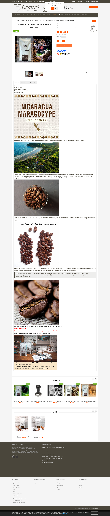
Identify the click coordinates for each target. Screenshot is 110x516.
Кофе (24, 14)
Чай (28, 14)
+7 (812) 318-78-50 (68, 8)
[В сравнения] (69, 41)
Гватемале (63, 178)
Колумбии (58, 178)
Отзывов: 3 (94, 25)
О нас (14, 489)
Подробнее (64, 513)
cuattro (66, 57)
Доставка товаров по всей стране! (75, 73)
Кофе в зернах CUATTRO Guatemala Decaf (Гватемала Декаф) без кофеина (71, 402)
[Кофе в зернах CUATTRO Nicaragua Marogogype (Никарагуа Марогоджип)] (29, 74)
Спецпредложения (60, 485)
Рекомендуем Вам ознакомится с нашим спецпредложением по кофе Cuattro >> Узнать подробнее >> (38, 326)
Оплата (14, 491)
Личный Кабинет (82, 481)
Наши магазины (32, 1)
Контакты (25, 1)
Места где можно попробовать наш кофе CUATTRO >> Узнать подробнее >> (32, 333)
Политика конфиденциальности (19, 496)
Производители (60, 481)
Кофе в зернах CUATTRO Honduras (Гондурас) (21, 402)
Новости (58, 489)
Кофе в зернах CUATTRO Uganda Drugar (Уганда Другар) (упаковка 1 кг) (21, 436)
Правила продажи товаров (18, 493)
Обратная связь (38, 481)
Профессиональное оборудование (40, 14)
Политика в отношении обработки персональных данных (19, 499)
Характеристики (24, 82)
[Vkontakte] (13, 456)
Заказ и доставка (40, 1)
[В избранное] (67, 41)
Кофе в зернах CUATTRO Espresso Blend (55, 401)
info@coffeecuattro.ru (68, 10)
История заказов (82, 483)
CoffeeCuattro (15, 447)
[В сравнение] (24, 434)
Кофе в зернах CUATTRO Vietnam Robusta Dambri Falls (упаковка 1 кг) (38, 436)
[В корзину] (18, 434)
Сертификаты (59, 483)
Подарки (84, 14)
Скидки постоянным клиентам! (63, 73)
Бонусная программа (17, 495)
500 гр (63, 37)
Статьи (58, 487)
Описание (17, 82)
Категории (17, 14)
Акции (54, 14)
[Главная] (13, 21)
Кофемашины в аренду (64, 14)
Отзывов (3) (32, 82)
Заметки (80, 485)
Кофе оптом (88, 72)
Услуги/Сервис (76, 14)
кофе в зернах (62, 57)
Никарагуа (53, 178)
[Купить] (18, 399)
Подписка (81, 487)
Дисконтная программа (17, 1)
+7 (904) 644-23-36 (68, 7)
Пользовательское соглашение (19, 502)
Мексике (68, 178)
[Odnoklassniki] (17, 456)
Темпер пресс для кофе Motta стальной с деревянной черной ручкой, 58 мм (38, 402)
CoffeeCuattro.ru (95, 508)
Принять (94, 513)
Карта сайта (37, 483)
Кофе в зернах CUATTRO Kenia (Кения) (89, 401)
